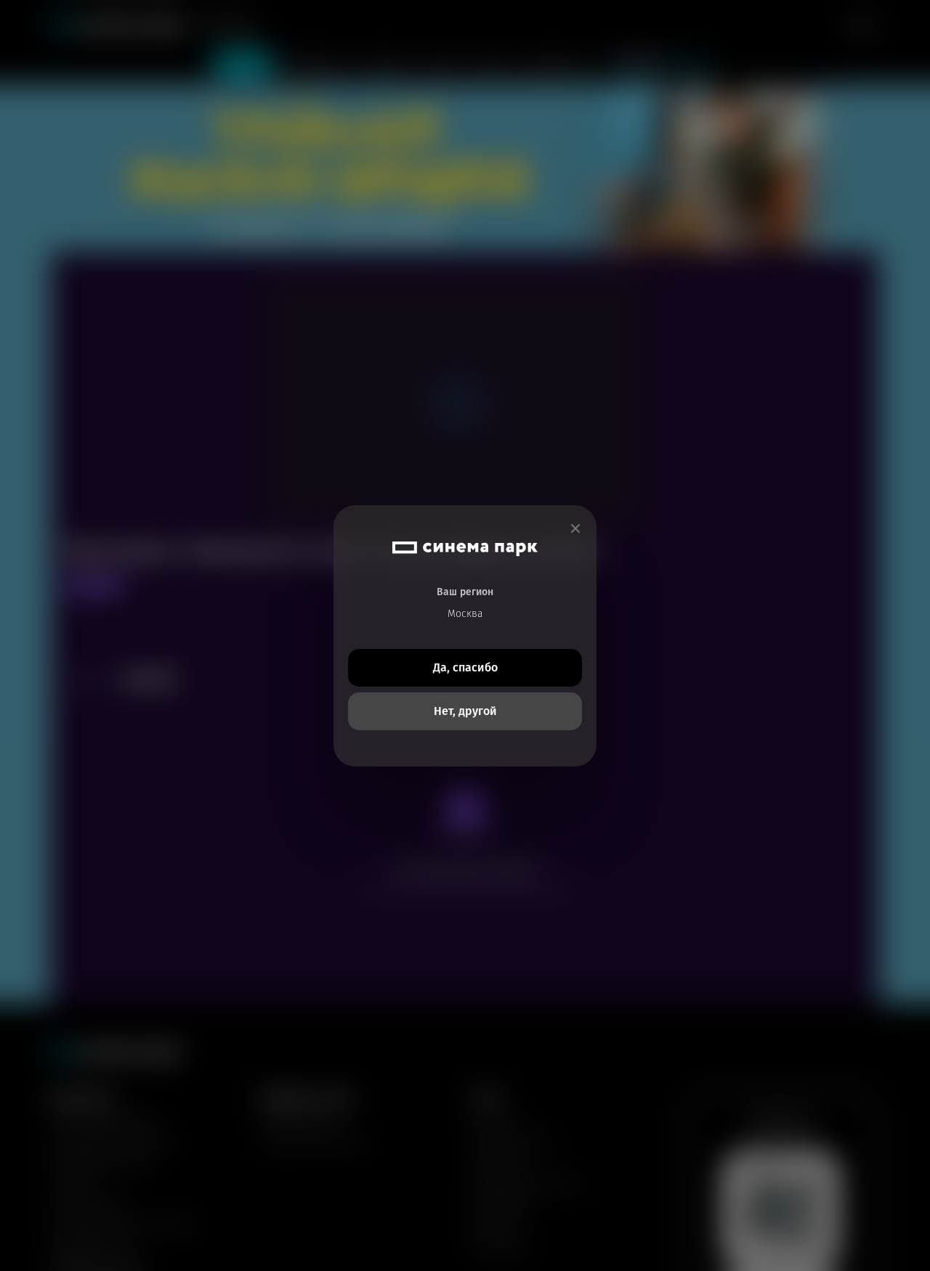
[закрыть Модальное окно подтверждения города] (575, 529)
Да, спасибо (465, 667)
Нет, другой (465, 711)
